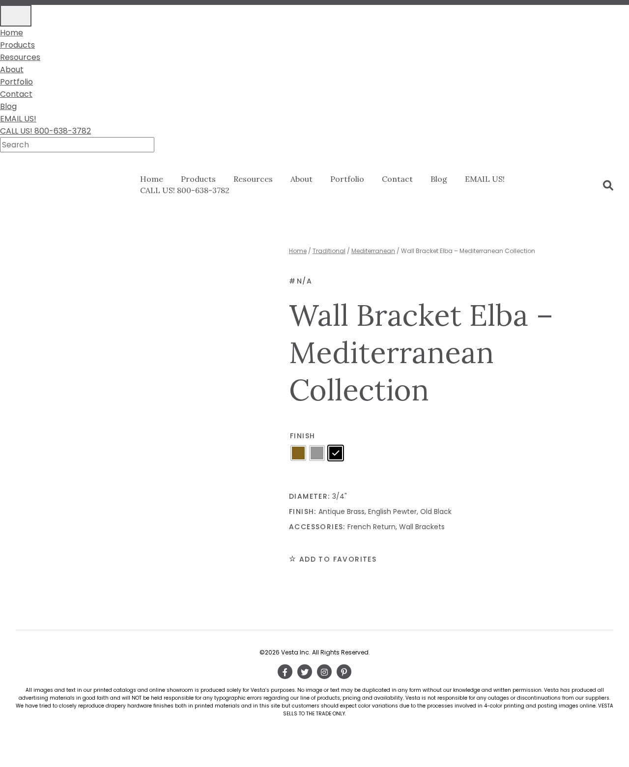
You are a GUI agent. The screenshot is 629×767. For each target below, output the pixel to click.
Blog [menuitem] (8, 106)
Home (151, 179)
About (301, 179)
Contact (397, 179)
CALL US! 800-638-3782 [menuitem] (45, 131)
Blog (438, 179)
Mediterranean (373, 251)
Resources (253, 179)
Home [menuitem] (11, 32)
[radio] (298, 453)
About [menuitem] (12, 69)
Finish (302, 436)
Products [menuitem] (17, 45)
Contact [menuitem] (16, 94)
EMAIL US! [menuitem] (18, 118)
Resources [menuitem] (20, 57)
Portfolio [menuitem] (16, 81)
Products (198, 179)
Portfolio (347, 179)
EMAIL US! (485, 179)
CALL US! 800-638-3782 (184, 190)
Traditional (329, 251)
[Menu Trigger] (15, 16)
